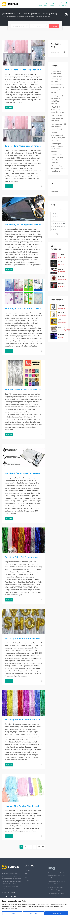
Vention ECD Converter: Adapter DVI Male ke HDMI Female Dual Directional (61, 262)
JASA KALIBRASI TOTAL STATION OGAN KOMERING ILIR (61, 320)
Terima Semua (56, 913)
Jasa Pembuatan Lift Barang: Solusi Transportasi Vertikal (57, 88)
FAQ (26, 874)
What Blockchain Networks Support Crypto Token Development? (61, 334)
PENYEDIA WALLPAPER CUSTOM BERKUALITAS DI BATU (61, 327)
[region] (35, 907)
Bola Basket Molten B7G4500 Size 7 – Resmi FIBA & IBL (61, 276)
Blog (26, 877)
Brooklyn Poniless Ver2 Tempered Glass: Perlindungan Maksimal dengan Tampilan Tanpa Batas (61, 284)
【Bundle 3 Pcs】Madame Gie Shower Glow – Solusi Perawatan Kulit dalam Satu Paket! (61, 254)
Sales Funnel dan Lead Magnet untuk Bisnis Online (57, 168)
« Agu (57, 234)
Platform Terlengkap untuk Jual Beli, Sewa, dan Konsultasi (57, 136)
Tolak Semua (33, 913)
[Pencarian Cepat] (66, 14)
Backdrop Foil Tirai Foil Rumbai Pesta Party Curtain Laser (23, 638)
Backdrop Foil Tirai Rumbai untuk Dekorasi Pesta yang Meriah (23, 719)
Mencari (54, 26)
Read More (9, 107)
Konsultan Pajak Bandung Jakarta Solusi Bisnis (56, 118)
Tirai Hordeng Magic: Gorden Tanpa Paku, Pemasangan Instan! (23, 146)
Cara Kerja (27, 870)
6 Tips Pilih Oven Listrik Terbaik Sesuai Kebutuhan (57, 109)
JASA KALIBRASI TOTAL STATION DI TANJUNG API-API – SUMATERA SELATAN (61, 305)
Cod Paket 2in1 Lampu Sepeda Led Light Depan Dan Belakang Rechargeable (61, 269)
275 (39, 846)
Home (3, 16)
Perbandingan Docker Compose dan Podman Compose (56, 147)
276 (43, 846)
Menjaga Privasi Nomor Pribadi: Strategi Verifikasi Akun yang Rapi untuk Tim (57, 76)
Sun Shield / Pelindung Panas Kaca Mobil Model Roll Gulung (23, 224)
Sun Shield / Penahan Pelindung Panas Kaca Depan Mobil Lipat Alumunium (23, 473)
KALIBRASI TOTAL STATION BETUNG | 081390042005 (61, 313)
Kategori (52, 188)
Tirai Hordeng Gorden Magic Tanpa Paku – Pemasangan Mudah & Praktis (23, 69)
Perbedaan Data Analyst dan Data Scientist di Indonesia (56, 158)
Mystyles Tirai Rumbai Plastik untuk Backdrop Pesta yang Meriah (23, 806)
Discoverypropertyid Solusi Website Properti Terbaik (58, 126)
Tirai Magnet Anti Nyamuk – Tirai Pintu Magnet (23, 308)
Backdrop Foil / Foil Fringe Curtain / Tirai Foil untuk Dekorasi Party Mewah (23, 557)
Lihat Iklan (28, 880)
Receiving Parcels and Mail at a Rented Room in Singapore (57, 99)
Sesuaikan (12, 913)
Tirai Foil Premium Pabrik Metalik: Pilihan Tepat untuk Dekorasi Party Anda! (23, 389)
